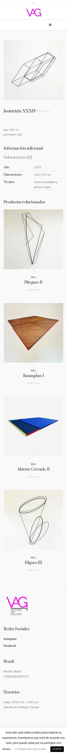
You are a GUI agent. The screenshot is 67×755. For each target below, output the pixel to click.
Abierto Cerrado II (33, 469)
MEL (20, 134)
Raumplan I (33, 375)
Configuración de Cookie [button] (30, 749)
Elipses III (33, 562)
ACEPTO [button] (57, 749)
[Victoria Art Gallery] (33, 12)
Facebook (10, 645)
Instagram (10, 639)
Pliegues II (33, 282)
